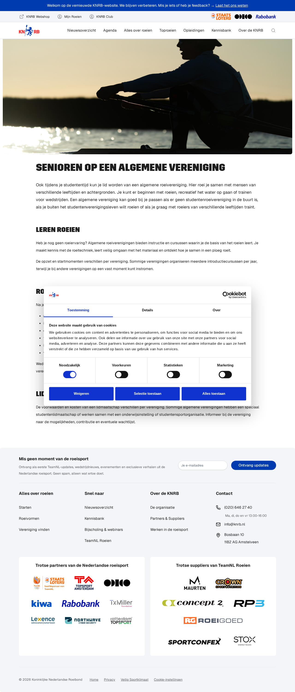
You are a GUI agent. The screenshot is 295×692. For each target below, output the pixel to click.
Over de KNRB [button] (251, 30)
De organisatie (162, 507)
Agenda (110, 30)
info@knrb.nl (234, 524)
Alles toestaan (213, 394)
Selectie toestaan (147, 394)
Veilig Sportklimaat (134, 679)
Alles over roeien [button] (138, 30)
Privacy (109, 679)
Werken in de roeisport (169, 529)
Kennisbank (221, 30)
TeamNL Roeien (98, 540)
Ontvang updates (254, 465)
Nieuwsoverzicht (81, 30)
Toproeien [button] (167, 30)
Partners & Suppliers (167, 518)
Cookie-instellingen (168, 679)
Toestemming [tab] (78, 310)
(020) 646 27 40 (238, 507)
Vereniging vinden (34, 529)
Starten (25, 507)
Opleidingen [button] (193, 30)
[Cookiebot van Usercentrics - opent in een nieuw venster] (226, 294)
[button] (273, 30)
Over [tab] (217, 310)
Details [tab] (147, 310)
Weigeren (81, 394)
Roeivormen (29, 518)
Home (94, 679)
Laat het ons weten (231, 5)
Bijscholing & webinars (104, 529)
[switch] (121, 374)
